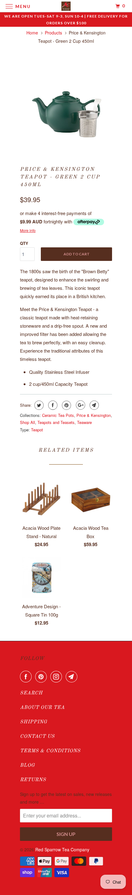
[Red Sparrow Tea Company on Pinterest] (42, 676)
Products (53, 33)
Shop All (27, 422)
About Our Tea (42, 707)
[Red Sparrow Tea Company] (66, 6)
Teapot (37, 430)
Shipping (33, 722)
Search (31, 693)
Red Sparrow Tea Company (62, 849)
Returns (33, 779)
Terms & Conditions (50, 751)
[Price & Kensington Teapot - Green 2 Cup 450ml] (66, 102)
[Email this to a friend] (93, 405)
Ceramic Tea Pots (58, 415)
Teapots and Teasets (56, 422)
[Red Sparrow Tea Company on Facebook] (27, 676)
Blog (27, 765)
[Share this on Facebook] (52, 405)
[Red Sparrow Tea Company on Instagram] (57, 676)
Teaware (84, 422)
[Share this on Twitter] (38, 405)
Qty (24, 243)
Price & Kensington (93, 415)
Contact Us (37, 736)
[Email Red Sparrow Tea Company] (73, 676)
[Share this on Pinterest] (65, 405)
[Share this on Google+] (79, 405)
